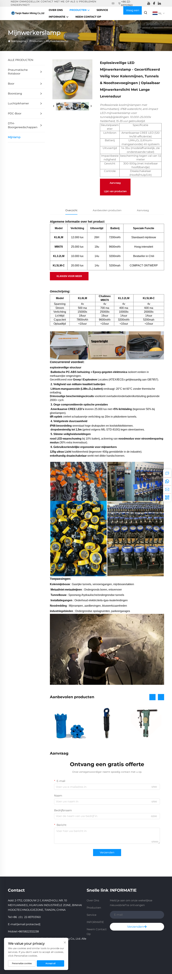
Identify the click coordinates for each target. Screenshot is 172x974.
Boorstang (15, 93)
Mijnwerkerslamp (57, 41)
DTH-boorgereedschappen (22, 125)
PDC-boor (14, 113)
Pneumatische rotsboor (18, 71)
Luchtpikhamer (18, 103)
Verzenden (107, 852)
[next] (91, 106)
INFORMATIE (57, 16)
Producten (78, 10)
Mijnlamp (14, 137)
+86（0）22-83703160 (26, 917)
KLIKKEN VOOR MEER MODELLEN (69, 277)
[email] (167, 489)
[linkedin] (159, 3)
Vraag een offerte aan (132, 12)
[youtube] (148, 3)
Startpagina (18, 41)
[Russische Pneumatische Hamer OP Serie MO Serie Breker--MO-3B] (107, 723)
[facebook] (154, 3)
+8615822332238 (28, 931)
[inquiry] (167, 473)
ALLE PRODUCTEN (20, 60)
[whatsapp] (167, 481)
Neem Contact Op (88, 16)
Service (102, 10)
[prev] (53, 106)
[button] (152, 697)
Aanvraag (115, 182)
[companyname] (28, 13)
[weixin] (167, 497)
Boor (11, 83)
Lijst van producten (115, 191)
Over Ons (56, 10)
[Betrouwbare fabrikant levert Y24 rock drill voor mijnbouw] (146, 723)
